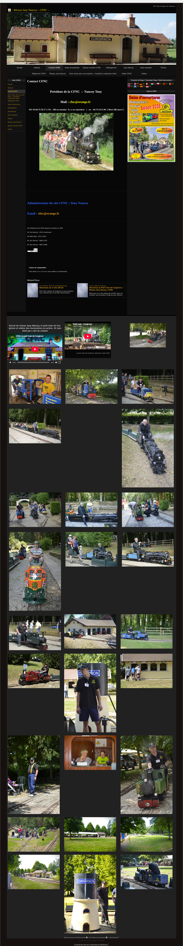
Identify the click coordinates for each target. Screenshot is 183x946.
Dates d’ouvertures (72, 67)
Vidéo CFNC (127, 73)
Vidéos (144, 73)
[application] (35, 349)
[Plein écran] (60, 362)
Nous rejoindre (146, 67)
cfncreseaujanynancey (59, 285)
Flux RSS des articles (79, 937)
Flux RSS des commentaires (97, 937)
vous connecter (42, 271)
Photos (163, 67)
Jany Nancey (129, 67)
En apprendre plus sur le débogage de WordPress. (91, 944)
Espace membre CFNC (92, 67)
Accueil (19, 67)
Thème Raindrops (113, 937)
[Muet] (56, 362)
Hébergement (111, 67)
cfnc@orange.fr (80, 102)
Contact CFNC (54, 67)
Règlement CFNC (39, 73)
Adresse (37, 67)
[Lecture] (10, 362)
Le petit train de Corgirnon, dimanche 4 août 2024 (93, 353)
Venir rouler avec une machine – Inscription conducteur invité (92, 73)
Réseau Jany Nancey (57, 73)
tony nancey (102, 285)
